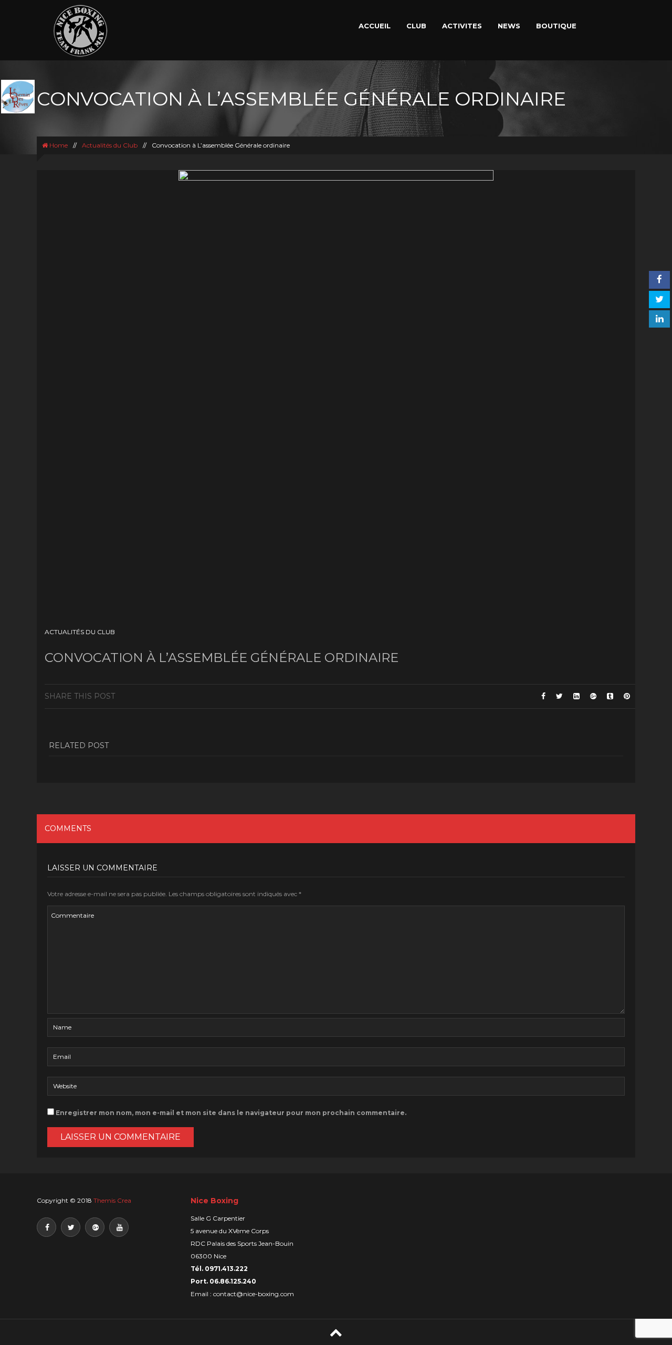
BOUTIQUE (556, 26)
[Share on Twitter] (559, 696)
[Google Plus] (593, 696)
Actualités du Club (110, 145)
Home (58, 145)
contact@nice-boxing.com (253, 1294)
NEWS (509, 26)
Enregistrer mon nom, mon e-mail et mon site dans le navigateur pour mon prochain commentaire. (231, 1113)
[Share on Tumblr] (610, 696)
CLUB (416, 26)
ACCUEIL (375, 26)
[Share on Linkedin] (576, 696)
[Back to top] (336, 1332)
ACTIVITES (462, 26)
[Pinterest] (626, 696)
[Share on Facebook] (543, 696)
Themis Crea (112, 1200)
